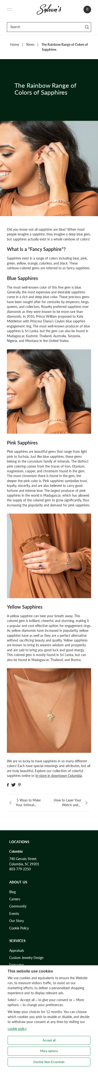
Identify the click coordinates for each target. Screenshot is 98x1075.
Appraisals (16, 951)
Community (17, 906)
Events (14, 914)
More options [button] (49, 1051)
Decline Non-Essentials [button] (49, 1062)
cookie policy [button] (17, 1029)
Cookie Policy (19, 928)
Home (14, 44)
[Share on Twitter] (13, 785)
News (30, 44)
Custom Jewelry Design (26, 958)
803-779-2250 (20, 869)
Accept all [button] (49, 1040)
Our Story (16, 921)
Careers (14, 899)
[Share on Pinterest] (19, 785)
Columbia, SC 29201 (24, 864)
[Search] (87, 27)
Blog (12, 892)
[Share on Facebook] (8, 785)
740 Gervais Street (22, 859)
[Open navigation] (10, 9)
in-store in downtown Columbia (58, 776)
